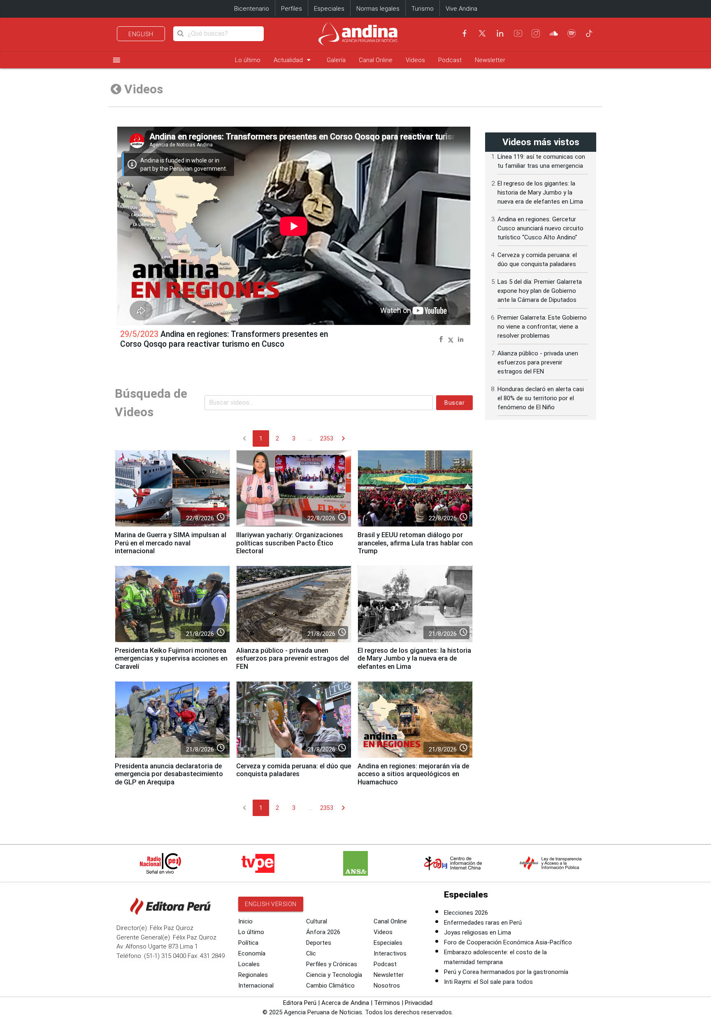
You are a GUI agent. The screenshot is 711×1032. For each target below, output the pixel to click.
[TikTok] (589, 33)
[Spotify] (571, 33)
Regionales (253, 975)
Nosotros (387, 985)
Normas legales (378, 8)
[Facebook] (464, 33)
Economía (251, 953)
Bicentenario (251, 8)
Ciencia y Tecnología (334, 975)
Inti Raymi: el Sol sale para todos (488, 982)
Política (248, 942)
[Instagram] (535, 33)
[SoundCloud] (554, 33)
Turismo (422, 8)
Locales (249, 964)
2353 (326, 438)
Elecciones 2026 (466, 912)
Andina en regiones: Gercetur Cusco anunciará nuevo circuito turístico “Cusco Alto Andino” (540, 228)
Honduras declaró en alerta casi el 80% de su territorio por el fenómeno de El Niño (540, 398)
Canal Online (376, 60)
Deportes (318, 942)
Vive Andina (461, 8)
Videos (415, 60)
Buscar (454, 402)
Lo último (247, 60)
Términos (387, 1002)
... (310, 438)
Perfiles (291, 8)
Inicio (245, 921)
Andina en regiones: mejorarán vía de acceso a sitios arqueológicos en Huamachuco (413, 774)
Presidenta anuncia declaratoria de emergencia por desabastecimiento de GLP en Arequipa (169, 774)
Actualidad (294, 60)
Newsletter (490, 60)
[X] (482, 33)
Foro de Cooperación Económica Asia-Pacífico (508, 942)
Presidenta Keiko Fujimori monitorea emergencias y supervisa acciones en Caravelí (171, 659)
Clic (311, 953)
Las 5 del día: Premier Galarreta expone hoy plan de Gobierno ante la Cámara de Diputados (539, 291)
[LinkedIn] (500, 33)
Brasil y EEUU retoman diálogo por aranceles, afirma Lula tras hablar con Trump (415, 543)
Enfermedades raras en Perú (483, 922)
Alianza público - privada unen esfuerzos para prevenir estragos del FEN (292, 659)
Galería (336, 60)
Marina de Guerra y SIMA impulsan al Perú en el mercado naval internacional (170, 543)
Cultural (316, 921)
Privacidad (418, 1002)
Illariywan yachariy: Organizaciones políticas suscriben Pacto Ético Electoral (289, 543)
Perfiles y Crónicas (331, 964)
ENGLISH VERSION (271, 904)
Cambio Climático (330, 985)
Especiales (329, 8)
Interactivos (390, 953)
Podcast (450, 60)
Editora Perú (299, 1002)
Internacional (256, 985)
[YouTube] (518, 33)
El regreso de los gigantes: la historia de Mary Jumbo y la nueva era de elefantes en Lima (414, 659)
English (140, 34)
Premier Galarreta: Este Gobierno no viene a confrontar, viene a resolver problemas (542, 326)
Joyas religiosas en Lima (477, 932)
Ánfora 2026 (323, 932)
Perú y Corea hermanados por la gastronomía (506, 972)
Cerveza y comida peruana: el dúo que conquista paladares (293, 770)
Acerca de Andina (345, 1002)
